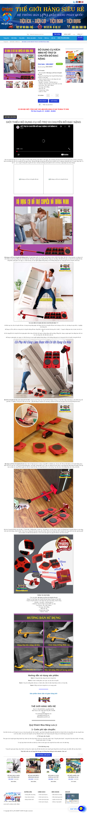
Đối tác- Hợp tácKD (57, 802)
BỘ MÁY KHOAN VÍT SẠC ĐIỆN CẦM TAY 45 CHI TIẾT (73, 777)
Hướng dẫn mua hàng (30, 794)
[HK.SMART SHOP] (13, 797)
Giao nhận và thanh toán (30, 797)
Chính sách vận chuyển (44, 797)
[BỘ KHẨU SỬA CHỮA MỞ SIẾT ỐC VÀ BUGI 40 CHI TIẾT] (53, 766)
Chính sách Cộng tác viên (45, 802)
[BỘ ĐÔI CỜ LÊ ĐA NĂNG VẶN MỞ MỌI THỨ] (33, 766)
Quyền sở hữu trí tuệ (57, 799)
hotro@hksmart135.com (43, 715)
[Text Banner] (74, 73)
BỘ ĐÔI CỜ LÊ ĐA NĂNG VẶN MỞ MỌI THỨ (33, 777)
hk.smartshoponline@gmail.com (43, 713)
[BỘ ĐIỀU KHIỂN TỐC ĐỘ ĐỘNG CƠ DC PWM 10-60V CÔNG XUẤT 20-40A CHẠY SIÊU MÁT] (13, 766)
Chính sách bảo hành (44, 799)
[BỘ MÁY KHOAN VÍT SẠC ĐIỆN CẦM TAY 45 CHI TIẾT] (73, 766)
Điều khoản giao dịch (57, 797)
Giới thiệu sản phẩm (10, 117)
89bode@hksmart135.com (43, 717)
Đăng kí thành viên (29, 799)
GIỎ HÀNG (54, 101)
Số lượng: (41, 95)
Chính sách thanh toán (44, 794)
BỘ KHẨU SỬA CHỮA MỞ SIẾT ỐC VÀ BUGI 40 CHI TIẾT (53, 777)
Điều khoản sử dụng (57, 794)
